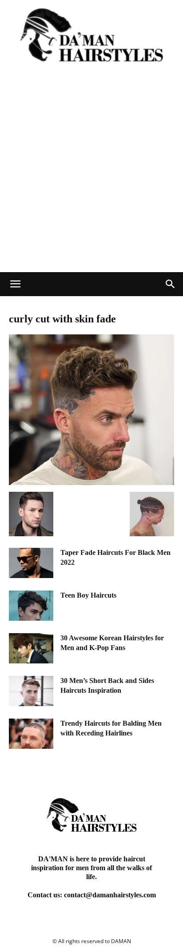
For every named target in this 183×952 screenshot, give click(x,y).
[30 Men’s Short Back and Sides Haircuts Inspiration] (31, 691)
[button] (15, 284)
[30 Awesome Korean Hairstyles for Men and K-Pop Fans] (31, 648)
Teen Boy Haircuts (88, 595)
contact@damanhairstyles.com (110, 895)
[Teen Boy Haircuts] (31, 605)
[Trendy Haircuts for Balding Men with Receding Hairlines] (31, 734)
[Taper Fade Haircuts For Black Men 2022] (31, 563)
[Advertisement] (91, 176)
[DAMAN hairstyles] (91, 40)
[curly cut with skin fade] (91, 482)
